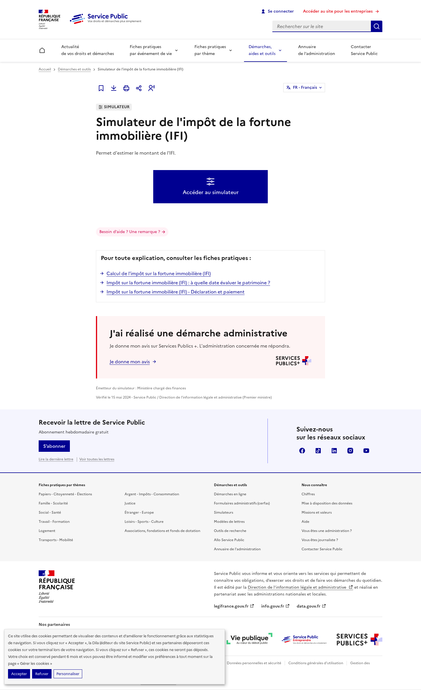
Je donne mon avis (130, 361)
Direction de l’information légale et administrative (297, 587)
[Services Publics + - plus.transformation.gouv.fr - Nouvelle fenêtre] (359, 639)
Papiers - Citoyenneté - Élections (65, 494)
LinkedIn (334, 450)
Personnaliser (67, 674)
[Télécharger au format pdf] (114, 88)
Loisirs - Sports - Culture (144, 521)
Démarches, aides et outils (262, 50)
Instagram (350, 450)
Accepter (19, 674)
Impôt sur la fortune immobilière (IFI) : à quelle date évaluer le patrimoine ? (188, 282)
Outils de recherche (230, 530)
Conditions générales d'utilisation (315, 663)
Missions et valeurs (317, 512)
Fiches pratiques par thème (210, 50)
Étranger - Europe (139, 512)
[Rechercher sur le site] (376, 26)
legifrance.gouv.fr (231, 606)
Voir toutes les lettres (96, 459)
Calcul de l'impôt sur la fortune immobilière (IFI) (159, 273)
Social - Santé (50, 512)
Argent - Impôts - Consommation (152, 494)
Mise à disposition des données (327, 503)
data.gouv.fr (308, 606)
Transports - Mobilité (56, 540)
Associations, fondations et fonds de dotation (162, 530)
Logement (47, 530)
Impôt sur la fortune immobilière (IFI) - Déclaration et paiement (176, 291)
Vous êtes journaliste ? (320, 540)
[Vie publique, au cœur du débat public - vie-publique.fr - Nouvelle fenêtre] (249, 639)
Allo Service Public (229, 540)
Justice (130, 503)
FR (305, 87)
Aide (305, 521)
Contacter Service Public (364, 50)
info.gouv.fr (272, 606)
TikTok (318, 450)
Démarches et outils (74, 69)
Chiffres (308, 494)
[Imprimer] (126, 88)
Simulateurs (223, 512)
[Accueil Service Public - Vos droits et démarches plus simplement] (107, 24)
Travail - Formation (54, 521)
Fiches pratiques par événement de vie (151, 50)
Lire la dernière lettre (56, 459)
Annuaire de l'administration (237, 549)
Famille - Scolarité (53, 503)
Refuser (41, 674)
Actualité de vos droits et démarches (87, 50)
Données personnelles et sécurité (254, 663)
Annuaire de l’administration (316, 50)
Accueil (45, 69)
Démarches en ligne (230, 494)
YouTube (366, 450)
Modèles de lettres (229, 521)
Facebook (302, 450)
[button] (151, 88)
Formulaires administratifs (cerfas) (242, 503)
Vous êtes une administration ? (327, 530)
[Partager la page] (139, 88)
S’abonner (54, 446)
